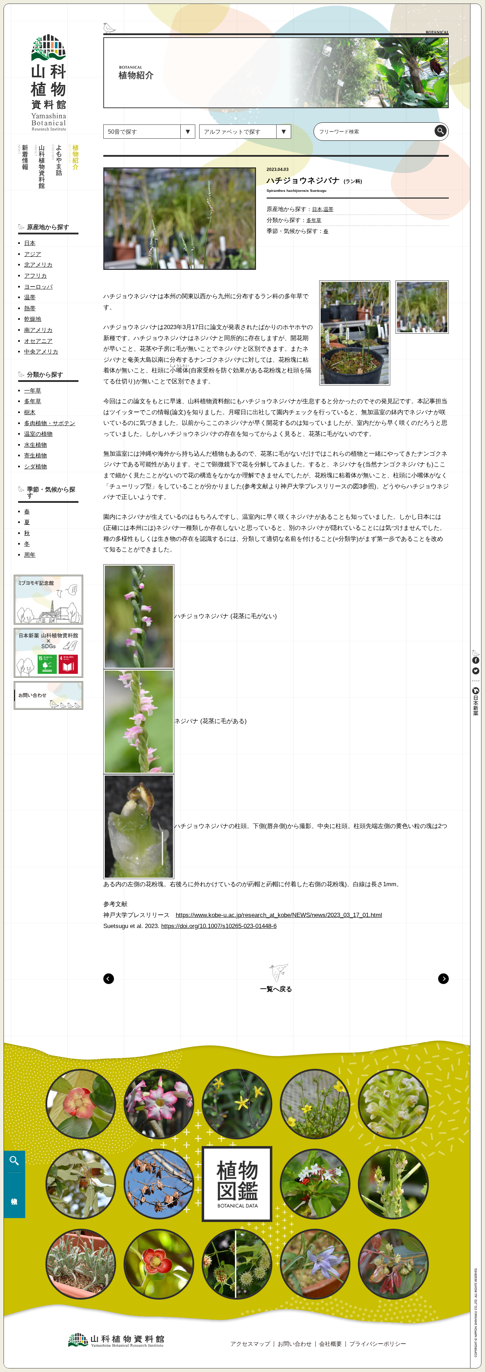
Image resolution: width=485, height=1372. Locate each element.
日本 (30, 243)
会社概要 (330, 1344)
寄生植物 (35, 455)
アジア (32, 254)
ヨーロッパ (38, 287)
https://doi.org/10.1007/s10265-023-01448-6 (219, 926)
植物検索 (12, 1184)
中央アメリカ (41, 352)
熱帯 (30, 308)
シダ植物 (35, 466)
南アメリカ (38, 330)
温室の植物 (38, 434)
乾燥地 (32, 319)
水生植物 (35, 445)
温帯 (30, 297)
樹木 (30, 412)
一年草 (32, 391)
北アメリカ (38, 265)
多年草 (32, 401)
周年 (30, 555)
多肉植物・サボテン (49, 423)
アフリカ (35, 276)
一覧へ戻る (276, 989)
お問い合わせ (295, 1344)
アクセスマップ (250, 1344)
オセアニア (38, 341)
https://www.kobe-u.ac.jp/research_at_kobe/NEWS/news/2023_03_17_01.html (279, 915)
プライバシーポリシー (377, 1344)
